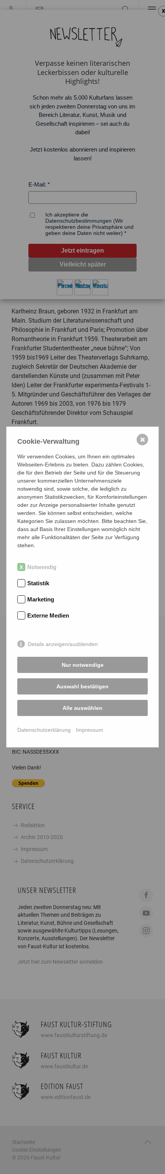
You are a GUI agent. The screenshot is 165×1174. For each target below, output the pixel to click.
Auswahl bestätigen (82, 686)
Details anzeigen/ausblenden (63, 644)
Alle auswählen (82, 708)
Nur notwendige (83, 665)
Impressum (89, 730)
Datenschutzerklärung (44, 730)
